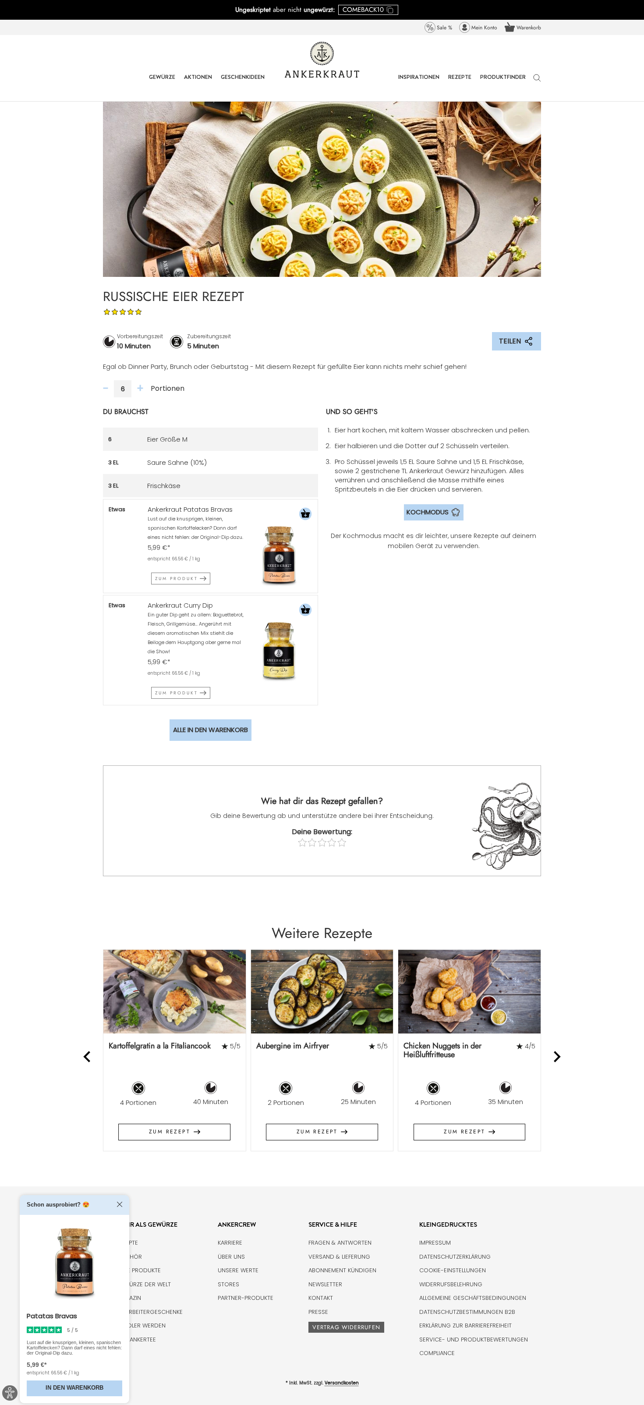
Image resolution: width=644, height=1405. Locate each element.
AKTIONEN (198, 83)
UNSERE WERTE (238, 1270)
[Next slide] (556, 1057)
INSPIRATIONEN (418, 83)
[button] (305, 515)
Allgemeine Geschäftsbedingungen (472, 1298)
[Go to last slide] (88, 1057)
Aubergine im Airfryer (292, 1045)
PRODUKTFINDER (503, 83)
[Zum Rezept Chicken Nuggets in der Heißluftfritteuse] (469, 991)
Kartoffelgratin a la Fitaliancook (160, 1045)
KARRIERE (230, 1243)
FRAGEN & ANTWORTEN (340, 1243)
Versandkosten (342, 1383)
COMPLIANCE (437, 1353)
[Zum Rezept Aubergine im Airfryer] (322, 991)
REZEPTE (459, 83)
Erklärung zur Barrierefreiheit (465, 1325)
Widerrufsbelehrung (450, 1284)
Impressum (435, 1243)
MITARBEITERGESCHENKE (149, 1312)
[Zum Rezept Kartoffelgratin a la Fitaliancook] (174, 991)
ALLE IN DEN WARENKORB (210, 729)
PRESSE (318, 1312)
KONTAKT (320, 1298)
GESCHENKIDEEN (243, 83)
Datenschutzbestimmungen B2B (467, 1312)
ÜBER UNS (231, 1257)
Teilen (510, 341)
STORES (228, 1284)
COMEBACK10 (363, 9)
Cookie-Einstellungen (452, 1270)
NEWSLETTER (325, 1284)
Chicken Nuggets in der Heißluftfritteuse (442, 1050)
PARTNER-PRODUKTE (245, 1298)
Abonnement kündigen (342, 1270)
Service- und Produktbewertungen (473, 1339)
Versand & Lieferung (339, 1257)
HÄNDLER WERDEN (141, 1325)
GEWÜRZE (162, 83)
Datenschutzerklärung (455, 1257)
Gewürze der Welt (143, 1284)
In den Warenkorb (74, 1388)
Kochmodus (428, 512)
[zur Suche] (537, 82)
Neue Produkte (138, 1270)
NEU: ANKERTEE (136, 1339)
